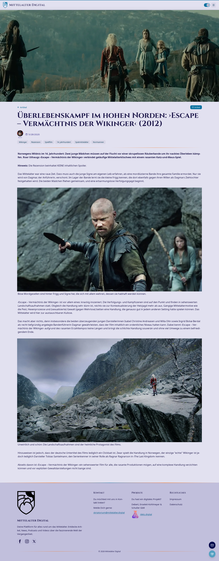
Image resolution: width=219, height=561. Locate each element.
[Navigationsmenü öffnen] (213, 5)
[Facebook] (19, 541)
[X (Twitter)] (34, 541)
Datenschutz (176, 504)
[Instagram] (27, 541)
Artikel (23, 107)
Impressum (175, 499)
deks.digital (146, 514)
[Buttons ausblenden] (215, 541)
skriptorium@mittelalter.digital (109, 512)
